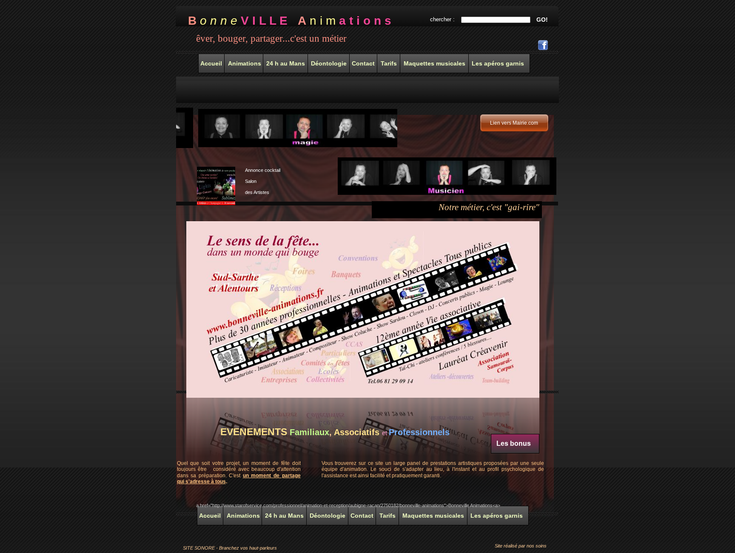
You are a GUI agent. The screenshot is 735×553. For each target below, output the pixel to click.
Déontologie (327, 515)
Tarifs (387, 515)
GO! (542, 19)
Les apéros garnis (496, 515)
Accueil (210, 515)
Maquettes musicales (433, 515)
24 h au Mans (284, 515)
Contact (361, 515)
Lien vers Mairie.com (514, 123)
